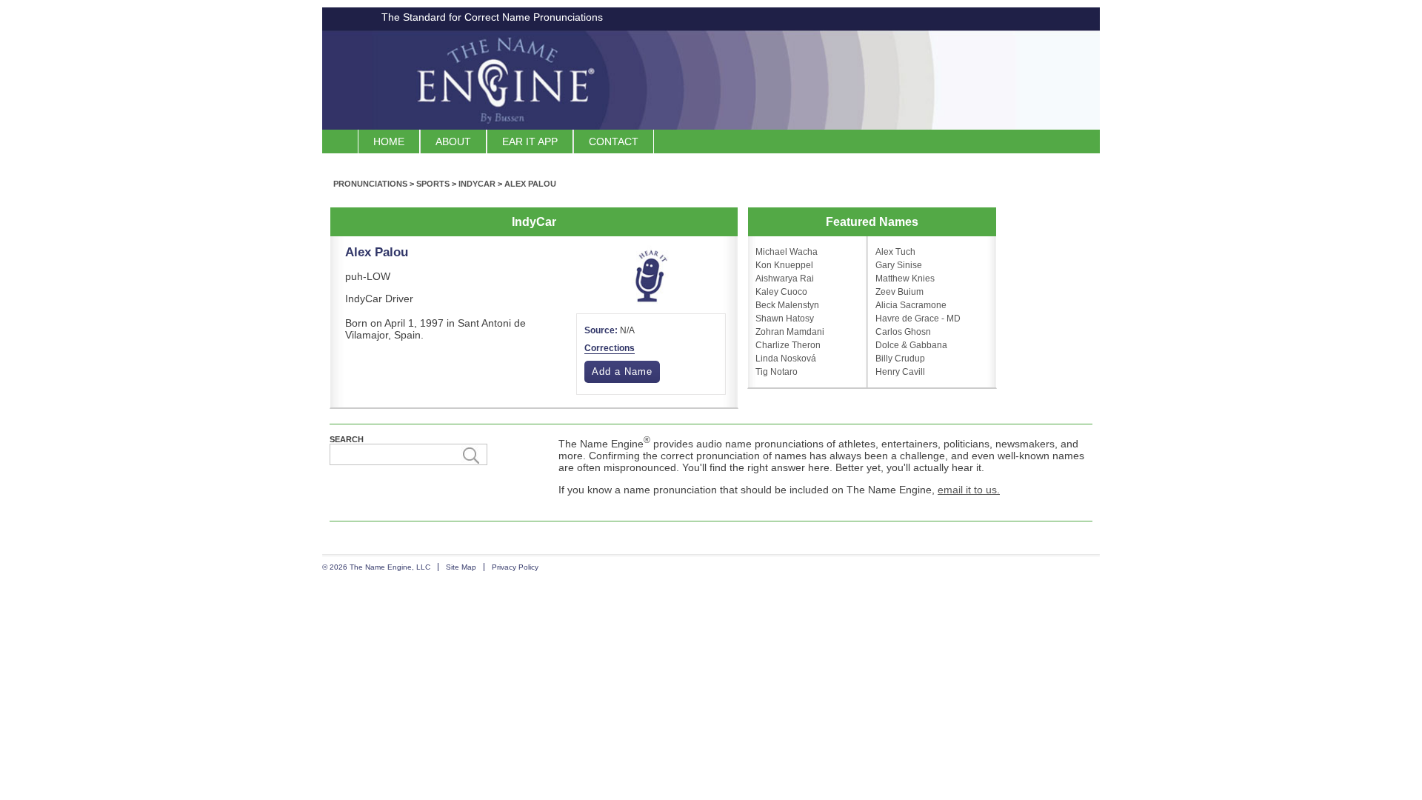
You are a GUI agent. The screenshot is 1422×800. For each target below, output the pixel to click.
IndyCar (476, 183)
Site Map (461, 567)
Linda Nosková (785, 358)
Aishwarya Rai (784, 278)
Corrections (609, 348)
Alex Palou (530, 183)
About (453, 141)
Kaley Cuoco (781, 292)
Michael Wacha (786, 252)
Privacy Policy (515, 567)
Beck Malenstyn (787, 305)
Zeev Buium (899, 292)
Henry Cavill (900, 372)
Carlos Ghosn (903, 332)
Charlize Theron (788, 345)
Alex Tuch (895, 252)
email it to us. (969, 490)
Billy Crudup (900, 358)
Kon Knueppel (784, 265)
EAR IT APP (530, 141)
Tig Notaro (776, 372)
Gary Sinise (898, 265)
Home (388, 141)
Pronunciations (370, 183)
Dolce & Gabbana (911, 345)
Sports (433, 183)
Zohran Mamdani (789, 332)
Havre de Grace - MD (918, 318)
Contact (613, 141)
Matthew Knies (905, 278)
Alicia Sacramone (911, 305)
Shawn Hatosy (784, 318)
